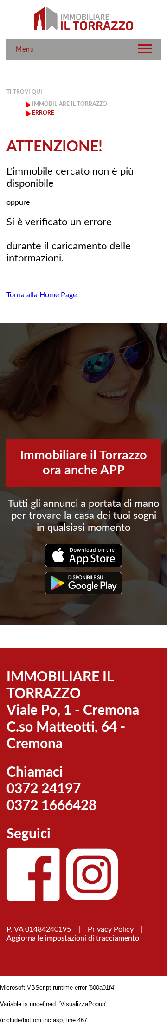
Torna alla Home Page (41, 295)
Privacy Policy (111, 929)
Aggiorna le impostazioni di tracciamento (72, 938)
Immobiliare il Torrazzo (69, 104)
